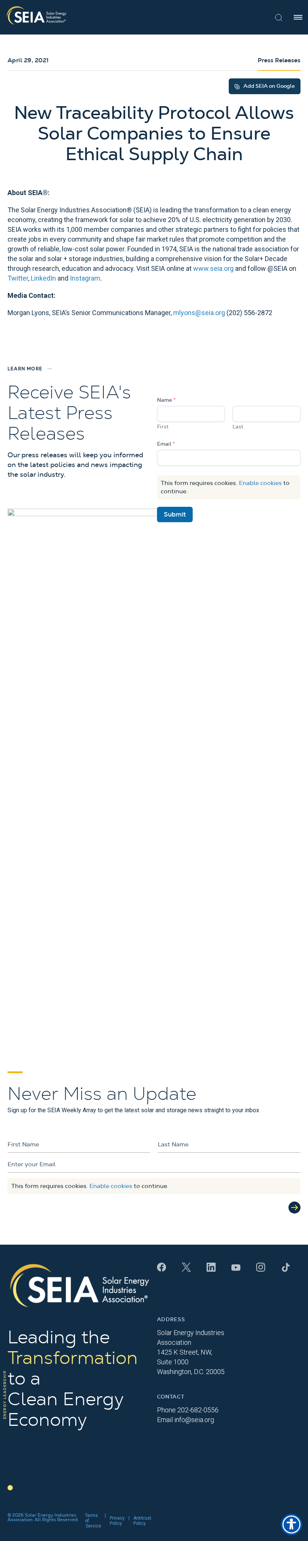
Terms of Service (93, 1521)
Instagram (85, 278)
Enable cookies (260, 483)
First (163, 427)
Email (166, 444)
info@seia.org (194, 1420)
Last (238, 427)
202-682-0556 (198, 1410)
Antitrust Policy (142, 1520)
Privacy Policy (117, 1520)
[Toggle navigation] (298, 17)
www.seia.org (213, 268)
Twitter (18, 278)
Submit (175, 514)
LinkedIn (43, 278)
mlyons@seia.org (199, 313)
